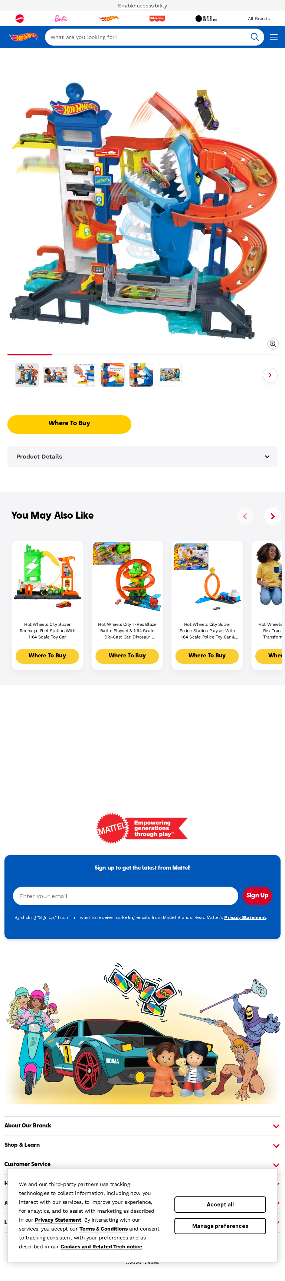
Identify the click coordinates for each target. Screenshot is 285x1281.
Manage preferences (220, 1226)
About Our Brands (28, 1126)
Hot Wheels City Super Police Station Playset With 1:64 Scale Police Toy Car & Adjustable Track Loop (207, 631)
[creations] (206, 18)
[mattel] (19, 18)
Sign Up (257, 896)
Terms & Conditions (103, 1229)
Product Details (39, 456)
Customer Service (27, 1164)
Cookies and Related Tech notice (101, 1246)
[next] (272, 516)
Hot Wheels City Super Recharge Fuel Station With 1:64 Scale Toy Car (47, 631)
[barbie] (61, 18)
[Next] (270, 375)
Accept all (220, 1204)
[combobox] (154, 37)
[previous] (245, 516)
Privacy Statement (58, 1220)
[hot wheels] (109, 18)
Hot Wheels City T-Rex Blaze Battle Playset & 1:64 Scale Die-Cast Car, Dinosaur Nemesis (127, 631)
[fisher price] (157, 18)
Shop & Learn (22, 1145)
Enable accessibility (142, 5)
